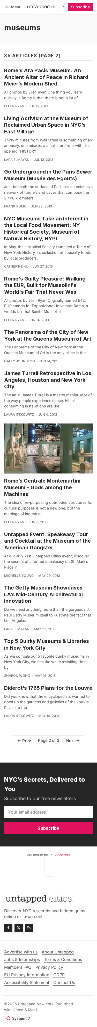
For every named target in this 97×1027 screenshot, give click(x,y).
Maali (32, 1010)
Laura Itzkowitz (19, 414)
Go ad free (62, 854)
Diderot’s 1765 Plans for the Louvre (48, 688)
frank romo (15, 206)
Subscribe (80, 7)
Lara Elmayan (16, 160)
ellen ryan (14, 106)
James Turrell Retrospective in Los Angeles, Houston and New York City (47, 380)
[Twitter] (18, 928)
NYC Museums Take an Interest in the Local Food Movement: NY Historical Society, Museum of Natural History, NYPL (46, 229)
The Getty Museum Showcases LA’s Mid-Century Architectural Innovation (43, 594)
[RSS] (29, 928)
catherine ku (16, 266)
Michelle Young (19, 576)
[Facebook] (8, 928)
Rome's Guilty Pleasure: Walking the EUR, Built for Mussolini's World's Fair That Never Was (45, 285)
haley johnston (19, 361)
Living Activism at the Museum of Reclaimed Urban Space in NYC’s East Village (46, 125)
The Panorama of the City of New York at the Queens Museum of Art (47, 335)
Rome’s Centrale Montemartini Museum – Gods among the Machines (42, 487)
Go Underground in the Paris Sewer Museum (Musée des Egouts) (48, 175)
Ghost (18, 1010)
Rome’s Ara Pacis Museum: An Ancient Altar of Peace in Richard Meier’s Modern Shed (46, 77)
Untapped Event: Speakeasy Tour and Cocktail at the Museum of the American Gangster (47, 541)
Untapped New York (36, 1004)
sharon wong (17, 676)
